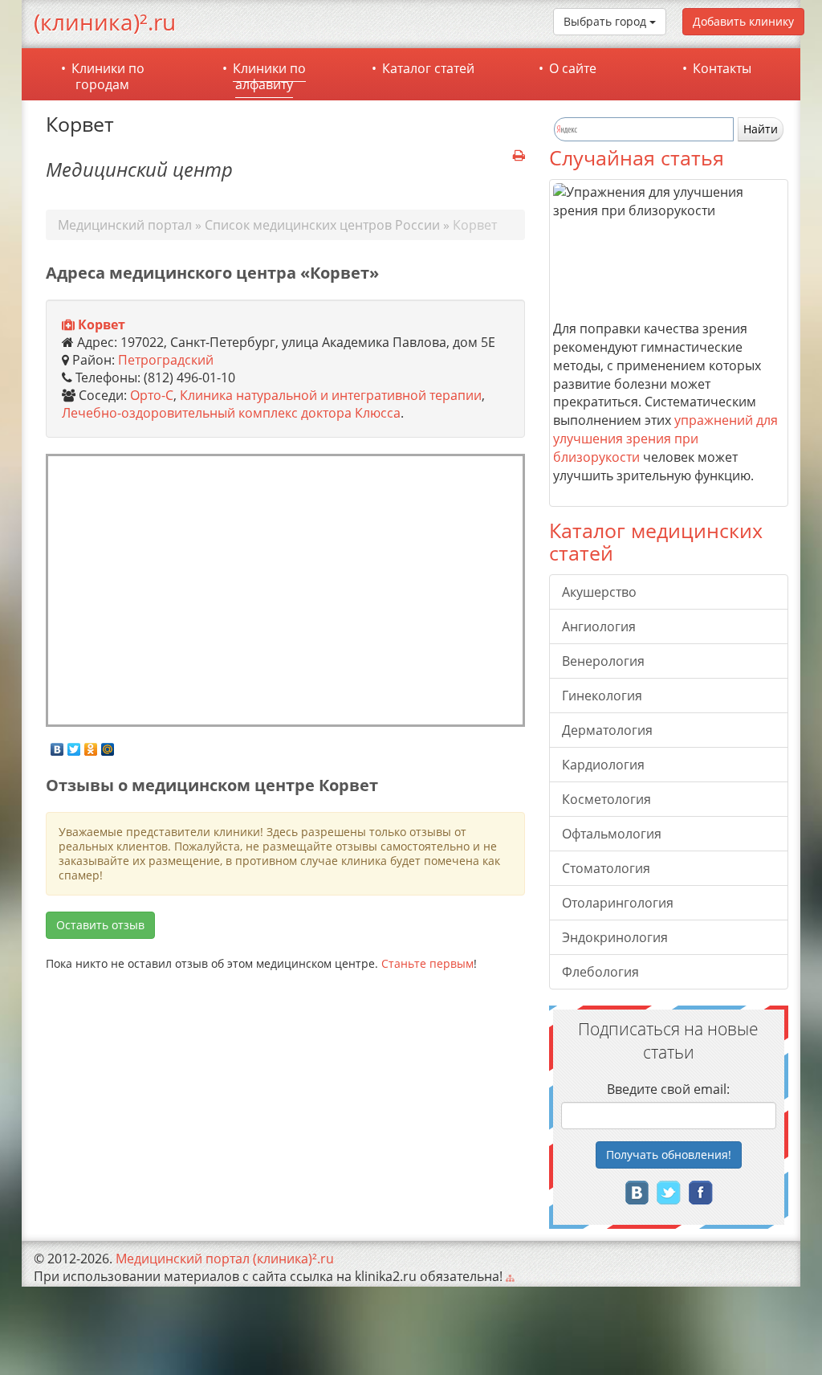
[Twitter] (74, 745)
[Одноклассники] (91, 745)
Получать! (668, 1154)
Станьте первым (427, 963)
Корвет (101, 324)
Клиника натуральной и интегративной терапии (331, 395)
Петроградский (166, 360)
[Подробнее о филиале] (68, 325)
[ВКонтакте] (57, 745)
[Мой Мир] (108, 745)
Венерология (603, 661)
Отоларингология (617, 903)
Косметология (606, 799)
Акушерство (599, 592)
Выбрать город (606, 21)
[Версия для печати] (519, 155)
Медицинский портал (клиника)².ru (225, 1258)
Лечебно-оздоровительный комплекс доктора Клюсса (231, 413)
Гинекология (602, 695)
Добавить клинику (743, 21)
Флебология (600, 972)
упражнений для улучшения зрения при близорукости (665, 438)
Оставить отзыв (100, 924)
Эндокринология (615, 937)
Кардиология (603, 764)
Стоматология (606, 868)
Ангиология (599, 626)
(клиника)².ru (105, 21)
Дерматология (607, 730)
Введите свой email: (668, 1089)
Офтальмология (611, 834)
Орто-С (151, 395)
